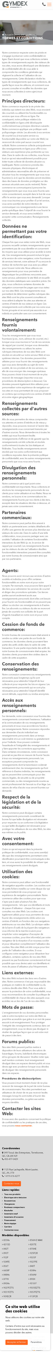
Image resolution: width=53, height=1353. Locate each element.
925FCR (33, 1253)
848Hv (6, 1275)
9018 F (33, 1284)
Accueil (8, 35)
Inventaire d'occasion (14, 1217)
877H (6, 1279)
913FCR (33, 1297)
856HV (32, 1275)
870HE (32, 1249)
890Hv (6, 1284)
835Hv (6, 1240)
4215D (6, 1245)
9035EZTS (34, 1288)
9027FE (33, 1262)
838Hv (32, 1271)
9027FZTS (8, 1288)
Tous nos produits (12, 1194)
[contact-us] (44, 4)
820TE (32, 1245)
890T (6, 1253)
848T (32, 1266)
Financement (10, 1220)
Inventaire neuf (11, 1214)
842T (6, 1249)
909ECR (7, 1297)
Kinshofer (8, 1211)
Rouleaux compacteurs (14, 1207)
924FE (6, 1262)
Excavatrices (10, 1201)
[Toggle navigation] (49, 4)
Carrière (8, 1227)
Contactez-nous (11, 1184)
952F (5, 1258)
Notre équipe (10, 1224)
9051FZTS (8, 1292)
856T (6, 1266)
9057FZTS (34, 1292)
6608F (6, 1271)
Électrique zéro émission (15, 1198)
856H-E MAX (35, 1240)
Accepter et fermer (16, 1342)
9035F (32, 1258)
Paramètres (36, 1342)
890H (32, 1279)
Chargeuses (9, 1204)
